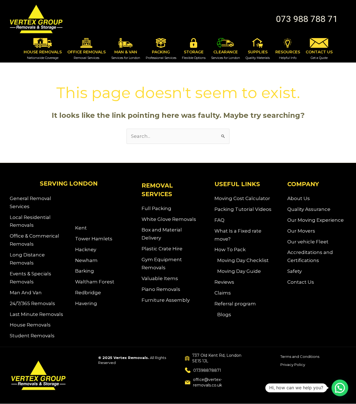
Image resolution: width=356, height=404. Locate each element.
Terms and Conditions (299, 356)
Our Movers (301, 231)
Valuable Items (160, 278)
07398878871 (207, 370)
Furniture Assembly (166, 300)
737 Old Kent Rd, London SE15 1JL (216, 358)
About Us (298, 198)
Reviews (224, 282)
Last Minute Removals (36, 314)
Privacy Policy (292, 364)
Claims (222, 293)
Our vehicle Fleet (307, 242)
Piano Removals (161, 289)
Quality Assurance (308, 209)
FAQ (219, 220)
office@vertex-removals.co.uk (207, 382)
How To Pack (230, 249)
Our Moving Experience (315, 220)
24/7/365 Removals (32, 303)
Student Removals (32, 335)
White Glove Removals (169, 219)
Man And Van (26, 292)
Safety (294, 271)
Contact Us (300, 282)
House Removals (30, 325)
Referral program (235, 303)
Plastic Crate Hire (162, 248)
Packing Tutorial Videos (242, 209)
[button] (306, 19)
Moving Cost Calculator (242, 198)
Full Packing (156, 208)
